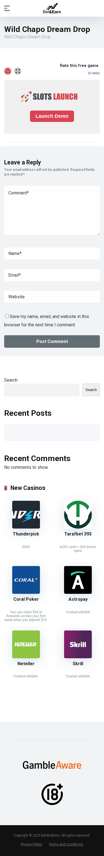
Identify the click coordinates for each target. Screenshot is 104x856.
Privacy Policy (31, 844)
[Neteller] (26, 656)
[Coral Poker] (26, 592)
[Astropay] (78, 592)
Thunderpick (26, 534)
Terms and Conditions (66, 844)
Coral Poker (26, 599)
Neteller (26, 663)
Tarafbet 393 (78, 534)
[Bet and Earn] (52, 8)
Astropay (78, 599)
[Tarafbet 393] (78, 527)
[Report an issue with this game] (7, 71)
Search (10, 380)
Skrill (78, 663)
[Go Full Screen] (17, 71)
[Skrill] (78, 656)
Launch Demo (52, 116)
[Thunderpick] (26, 527)
